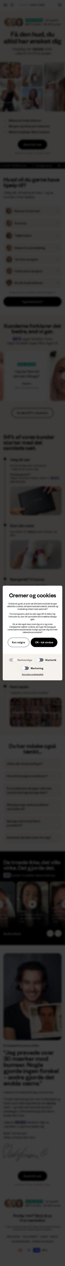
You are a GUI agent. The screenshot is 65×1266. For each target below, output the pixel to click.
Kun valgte (18, 642)
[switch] (40, 660)
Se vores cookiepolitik (32, 674)
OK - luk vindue (44, 642)
